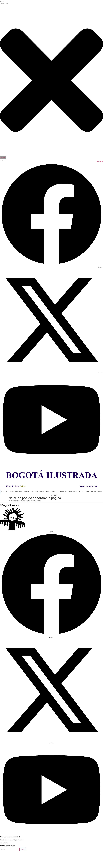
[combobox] (51, 3)
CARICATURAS (34, 491)
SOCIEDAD (26, 491)
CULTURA (11, 491)
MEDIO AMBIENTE (53, 493)
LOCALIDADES (18, 491)
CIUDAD (47, 491)
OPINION (42, 491)
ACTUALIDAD (4, 491)
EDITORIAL (86, 491)
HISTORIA (93, 491)
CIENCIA (80, 491)
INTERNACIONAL (62, 491)
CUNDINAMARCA (72, 491)
